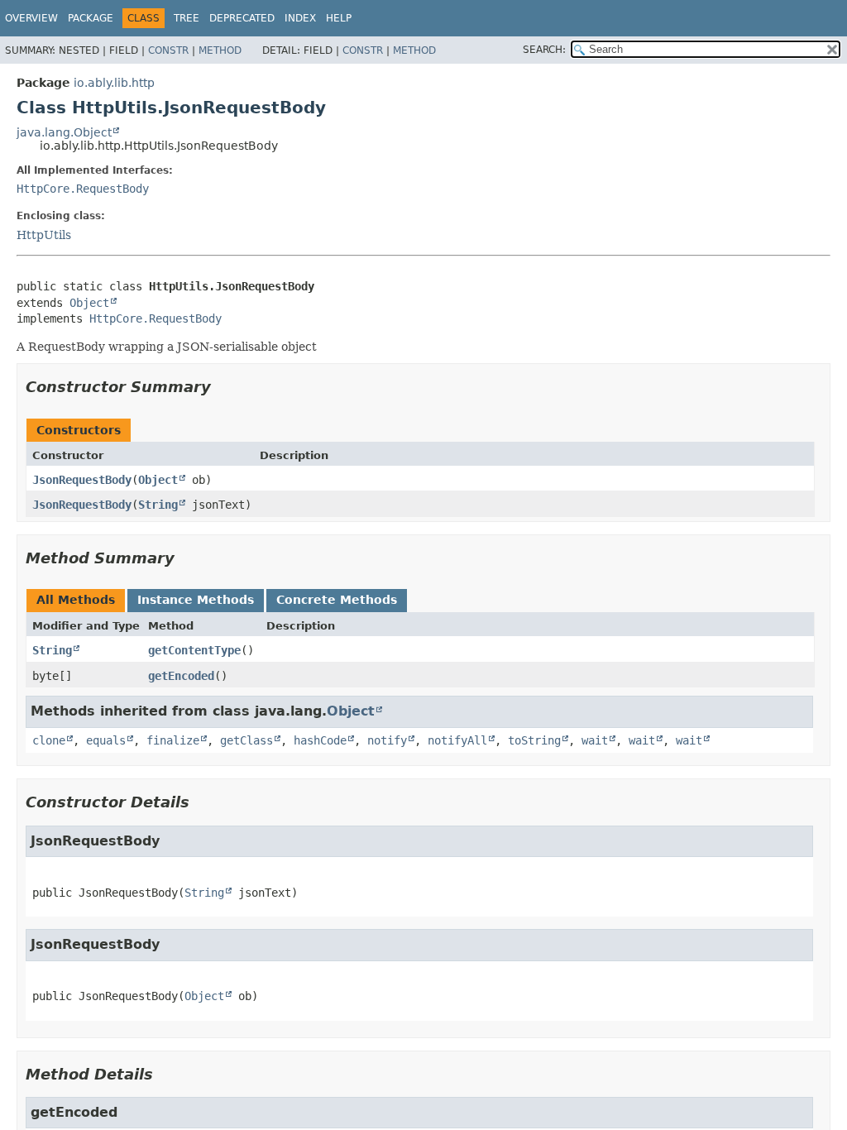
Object (89, 302)
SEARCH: (544, 49)
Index (300, 18)
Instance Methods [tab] (195, 599)
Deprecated (242, 18)
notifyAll (457, 740)
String (158, 504)
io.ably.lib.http (114, 82)
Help (339, 18)
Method (220, 50)
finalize (172, 740)
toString (534, 740)
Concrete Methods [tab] (336, 599)
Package (90, 18)
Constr (168, 50)
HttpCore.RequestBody (83, 188)
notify (387, 740)
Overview (31, 18)
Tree (186, 18)
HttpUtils (44, 235)
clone (48, 740)
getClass (246, 740)
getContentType (194, 650)
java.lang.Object (64, 132)
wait (594, 740)
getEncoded (181, 675)
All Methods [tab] (75, 599)
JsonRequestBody (82, 479)
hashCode (320, 740)
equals (106, 740)
